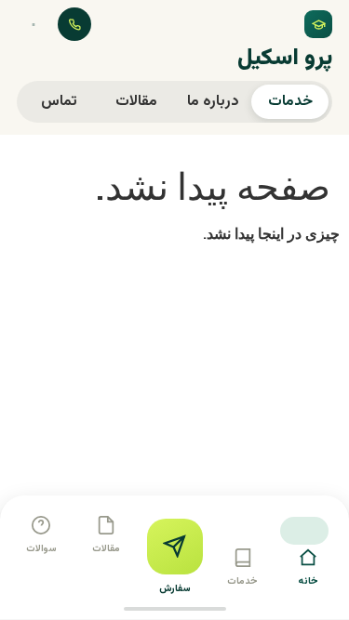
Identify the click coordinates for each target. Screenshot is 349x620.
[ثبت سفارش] (175, 546)
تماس (59, 101)
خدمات (290, 101)
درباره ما (213, 101)
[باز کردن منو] (33, 24)
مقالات (136, 101)
